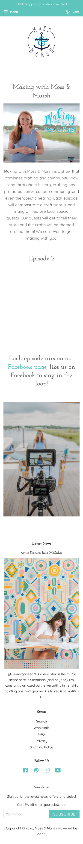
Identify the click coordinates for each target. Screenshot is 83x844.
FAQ (41, 734)
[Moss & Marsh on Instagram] (47, 771)
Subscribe (64, 814)
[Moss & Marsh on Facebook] (25, 771)
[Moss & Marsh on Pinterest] (36, 771)
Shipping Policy (41, 747)
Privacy (41, 741)
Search (41, 721)
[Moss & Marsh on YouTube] (58, 771)
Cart (76, 12)
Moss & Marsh (46, 828)
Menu (13, 12)
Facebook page (27, 367)
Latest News (41, 544)
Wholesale (42, 728)
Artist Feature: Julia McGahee (41, 553)
